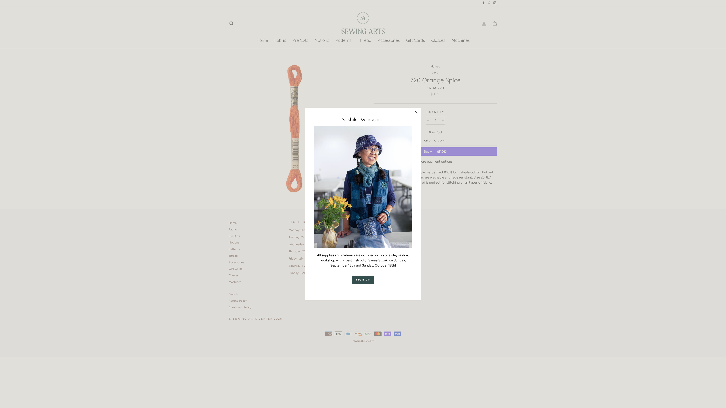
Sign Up (363, 279)
